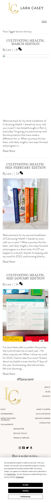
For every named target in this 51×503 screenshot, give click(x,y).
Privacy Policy (20, 433)
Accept (25, 485)
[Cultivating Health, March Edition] (25, 56)
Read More (9, 151)
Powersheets (7, 414)
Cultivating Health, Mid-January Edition (25, 277)
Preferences (25, 497)
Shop (3, 409)
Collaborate (7, 424)
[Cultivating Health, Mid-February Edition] (25, 228)
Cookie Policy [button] (11, 474)
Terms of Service (21, 438)
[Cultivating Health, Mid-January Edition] (25, 341)
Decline (25, 491)
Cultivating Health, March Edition (25, 43)
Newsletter (18, 429)
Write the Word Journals (8, 419)
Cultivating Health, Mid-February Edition (25, 166)
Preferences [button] (20, 477)
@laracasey (25, 380)
